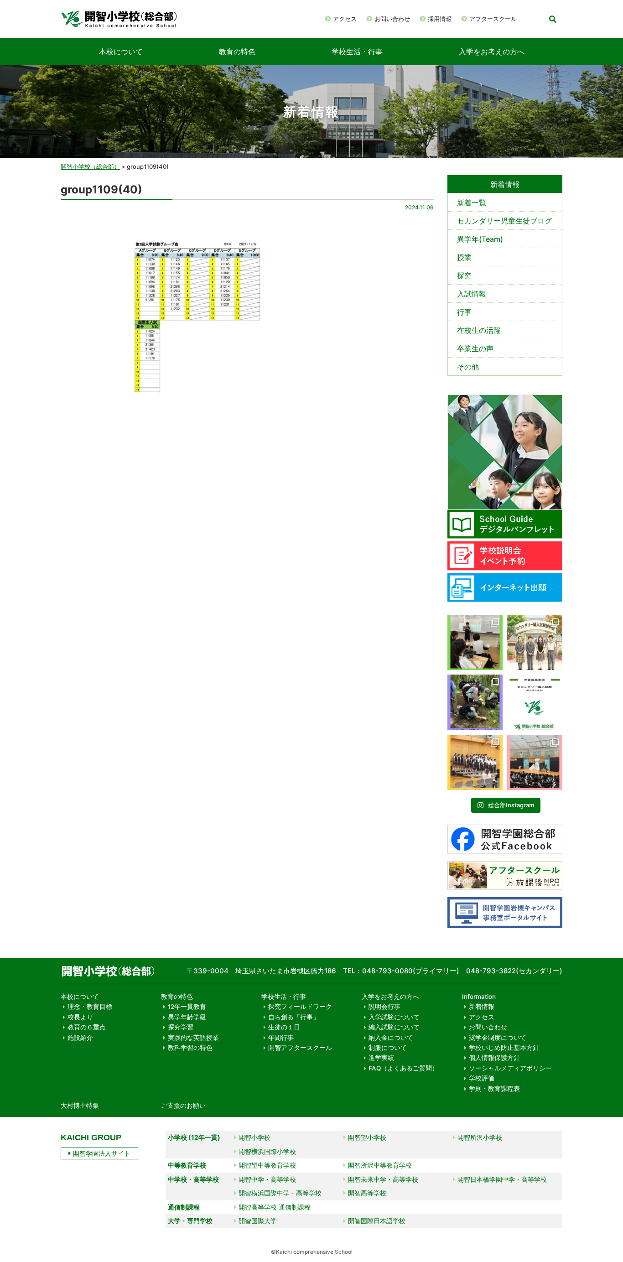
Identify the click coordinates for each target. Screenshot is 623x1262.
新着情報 (481, 1006)
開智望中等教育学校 (267, 1165)
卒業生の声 (475, 348)
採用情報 (440, 18)
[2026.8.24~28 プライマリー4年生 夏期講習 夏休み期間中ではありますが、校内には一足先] (475, 642)
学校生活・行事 (357, 51)
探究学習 (180, 1027)
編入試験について (394, 1027)
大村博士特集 (80, 1105)
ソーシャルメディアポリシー (510, 1068)
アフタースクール (493, 18)
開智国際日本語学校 (376, 1221)
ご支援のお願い (183, 1105)
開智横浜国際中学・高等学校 (280, 1193)
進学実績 (381, 1057)
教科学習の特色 (190, 1047)
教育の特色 (237, 51)
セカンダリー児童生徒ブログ (504, 220)
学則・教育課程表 (494, 1088)
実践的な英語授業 (193, 1037)
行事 (464, 312)
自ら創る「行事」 (293, 1017)
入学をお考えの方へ (491, 51)
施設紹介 (80, 1037)
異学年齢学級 (187, 1017)
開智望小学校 (367, 1137)
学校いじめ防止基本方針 (504, 1047)
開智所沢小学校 (479, 1137)
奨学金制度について (497, 1037)
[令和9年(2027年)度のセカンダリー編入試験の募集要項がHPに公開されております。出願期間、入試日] (534, 702)
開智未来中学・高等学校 (383, 1179)
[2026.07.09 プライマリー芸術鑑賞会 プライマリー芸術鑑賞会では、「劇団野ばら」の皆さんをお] (534, 762)
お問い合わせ (392, 18)
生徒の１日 (284, 1027)
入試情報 (471, 293)
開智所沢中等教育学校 (380, 1165)
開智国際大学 (258, 1221)
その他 (468, 366)
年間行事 (281, 1037)
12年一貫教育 (187, 1006)
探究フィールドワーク (300, 1006)
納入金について (391, 1037)
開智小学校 (254, 1137)
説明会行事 (384, 1006)
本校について (121, 51)
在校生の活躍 (479, 330)
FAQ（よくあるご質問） (403, 1068)
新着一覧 (471, 202)
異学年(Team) (480, 239)
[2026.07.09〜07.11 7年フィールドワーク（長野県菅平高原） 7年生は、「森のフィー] (475, 702)
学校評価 (481, 1078)
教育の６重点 (86, 1027)
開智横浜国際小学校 (267, 1151)
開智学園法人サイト (101, 1153)
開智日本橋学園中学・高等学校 (502, 1179)
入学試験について (394, 1017)
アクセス (345, 18)
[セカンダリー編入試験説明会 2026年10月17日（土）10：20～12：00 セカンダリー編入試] (534, 642)
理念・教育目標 (89, 1006)
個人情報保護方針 (494, 1057)
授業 (464, 257)
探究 (464, 275)
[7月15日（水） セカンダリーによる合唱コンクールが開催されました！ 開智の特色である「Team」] (475, 762)
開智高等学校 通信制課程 (275, 1207)
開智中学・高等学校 (267, 1179)
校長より (80, 1017)
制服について (388, 1047)
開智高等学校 (367, 1193)
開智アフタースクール (300, 1047)
